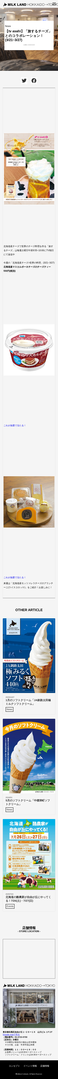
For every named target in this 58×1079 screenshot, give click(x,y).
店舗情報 (44, 1066)
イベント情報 (30, 1066)
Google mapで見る (11, 1034)
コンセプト (14, 1066)
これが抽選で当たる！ (15, 425)
